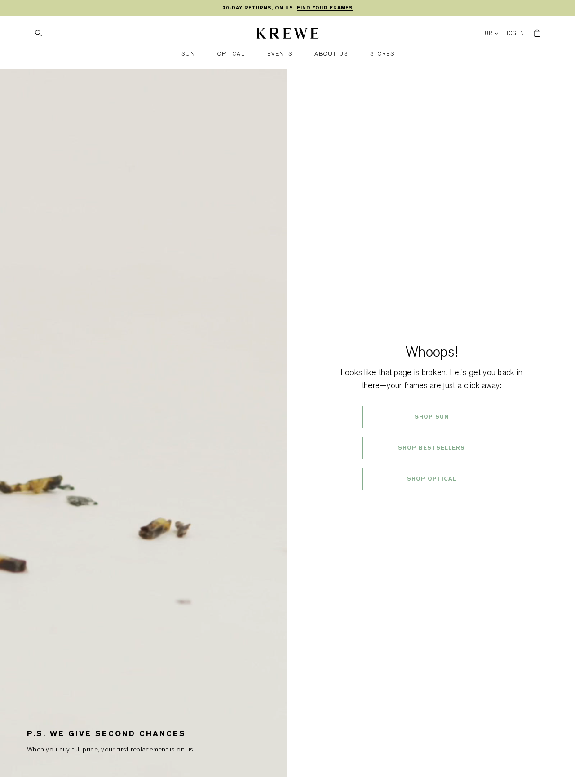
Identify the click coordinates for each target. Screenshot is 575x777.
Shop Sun (432, 417)
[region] (287, 8)
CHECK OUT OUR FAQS (431, 502)
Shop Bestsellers (431, 448)
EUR (487, 33)
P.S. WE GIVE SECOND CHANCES (106, 733)
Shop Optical (431, 479)
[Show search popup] (38, 33)
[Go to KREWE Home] (287, 34)
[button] (188, 54)
